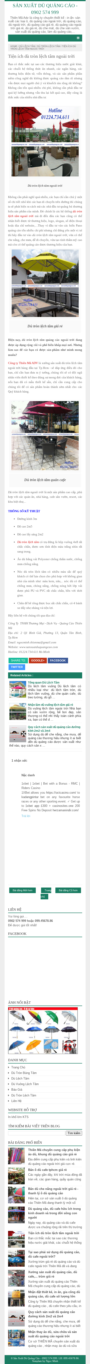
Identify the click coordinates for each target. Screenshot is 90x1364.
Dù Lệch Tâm (27, 46)
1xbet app (32, 806)
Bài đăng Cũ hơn (68, 890)
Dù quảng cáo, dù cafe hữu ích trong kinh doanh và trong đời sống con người (54, 1213)
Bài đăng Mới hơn (22, 890)
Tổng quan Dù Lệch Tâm (44, 682)
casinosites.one (62, 806)
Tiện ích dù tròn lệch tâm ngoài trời (53, 1233)
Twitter (17, 667)
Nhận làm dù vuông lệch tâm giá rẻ (50, 704)
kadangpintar (30, 797)
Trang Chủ (18, 1067)
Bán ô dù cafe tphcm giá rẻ (47, 1170)
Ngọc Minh (52, 1361)
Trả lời (25, 816)
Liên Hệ (16, 1101)
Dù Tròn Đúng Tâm (24, 1073)
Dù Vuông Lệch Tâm (25, 1084)
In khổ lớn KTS (18, 1117)
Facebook (58, 660)
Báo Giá (16, 1089)
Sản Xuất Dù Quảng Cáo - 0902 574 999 (35, 1358)
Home (13, 46)
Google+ (38, 660)
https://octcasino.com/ (61, 792)
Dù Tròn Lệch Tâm (48, 46)
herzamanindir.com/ (66, 810)
